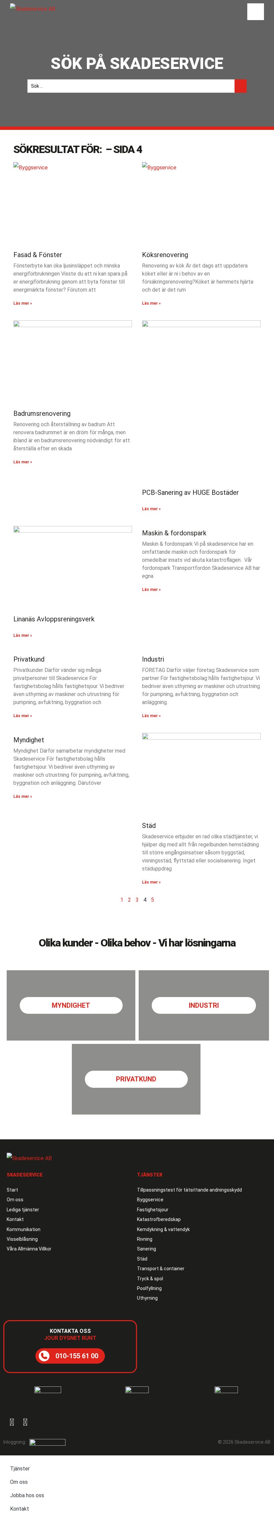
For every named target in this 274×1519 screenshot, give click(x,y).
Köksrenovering (165, 255)
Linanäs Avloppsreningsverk (54, 619)
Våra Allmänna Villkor (29, 1248)
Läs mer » (22, 303)
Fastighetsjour (152, 1209)
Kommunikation (23, 1229)
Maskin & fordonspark (174, 533)
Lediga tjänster (23, 1209)
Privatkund (28, 659)
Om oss (15, 1199)
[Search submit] (241, 86)
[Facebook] (12, 1422)
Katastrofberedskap (159, 1219)
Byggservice (150, 1199)
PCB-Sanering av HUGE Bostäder (190, 492)
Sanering (146, 1248)
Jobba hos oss (27, 1495)
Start (12, 1190)
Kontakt (15, 1219)
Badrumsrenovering (42, 413)
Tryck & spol (150, 1278)
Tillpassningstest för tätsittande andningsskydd (189, 1190)
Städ (149, 826)
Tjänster (20, 1468)
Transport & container (160, 1268)
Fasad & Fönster (37, 255)
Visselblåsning (22, 1239)
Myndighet (28, 740)
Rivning (144, 1239)
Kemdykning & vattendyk (163, 1229)
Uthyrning (147, 1298)
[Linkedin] (25, 1422)
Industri (153, 659)
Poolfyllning (149, 1288)
